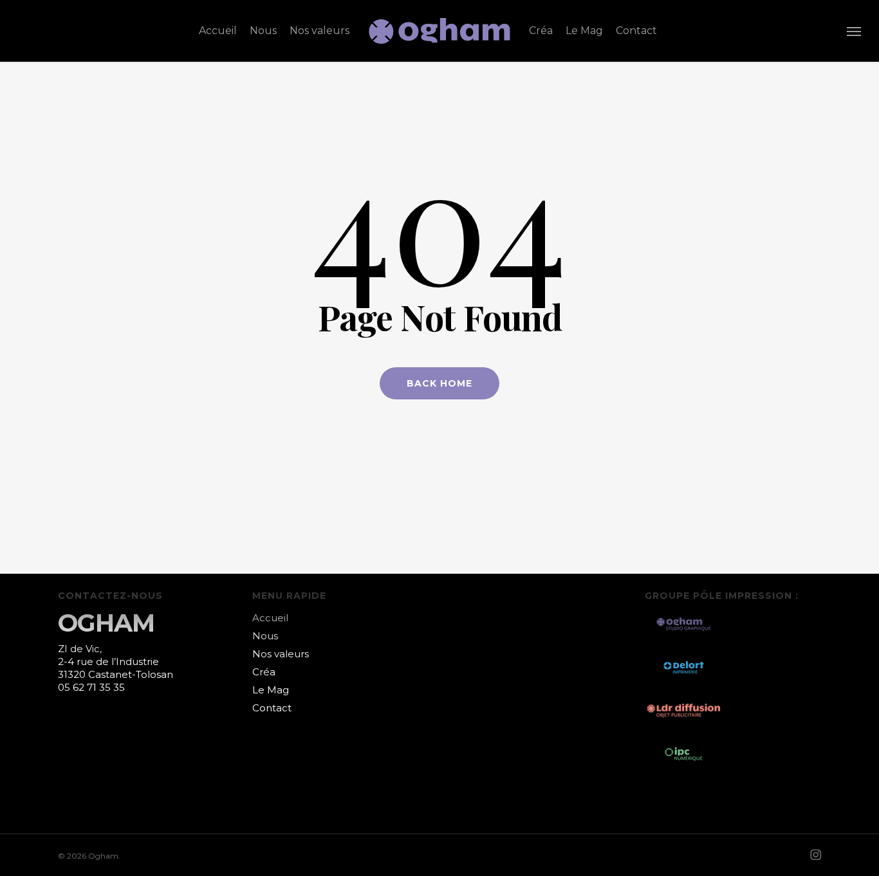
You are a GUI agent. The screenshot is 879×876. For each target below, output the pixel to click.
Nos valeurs (280, 654)
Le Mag (270, 690)
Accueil (270, 618)
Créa (263, 672)
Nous (265, 636)
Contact (271, 708)
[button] (854, 31)
